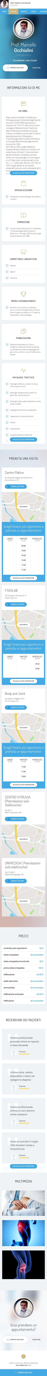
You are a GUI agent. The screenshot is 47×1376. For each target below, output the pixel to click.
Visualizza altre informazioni (23, 173)
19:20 (37, 664)
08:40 (23, 546)
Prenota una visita (25, 1373)
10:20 (23, 555)
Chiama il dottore (17, 486)
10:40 (23, 560)
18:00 (23, 776)
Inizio (4, 11)
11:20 (23, 570)
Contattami (36, 68)
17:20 (23, 767)
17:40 (23, 771)
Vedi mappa (23, 507)
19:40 (37, 668)
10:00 (23, 550)
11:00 (23, 565)
